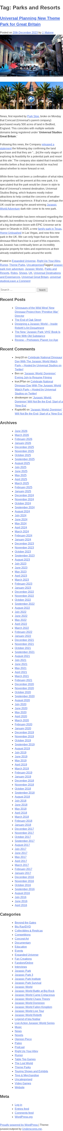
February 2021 (23, 680)
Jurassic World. (34, 269)
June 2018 (21, 804)
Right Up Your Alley (48, 261)
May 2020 (21, 712)
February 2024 (23, 535)
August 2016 (22, 893)
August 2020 (22, 700)
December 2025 (24, 447)
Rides (14, 273)
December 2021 (24, 640)
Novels (19, 1035)
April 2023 (21, 575)
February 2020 (23, 724)
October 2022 (23, 599)
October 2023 (23, 551)
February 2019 (23, 772)
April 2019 (21, 764)
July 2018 (20, 800)
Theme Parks (17, 265)
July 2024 (20, 515)
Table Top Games (25, 1059)
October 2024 (23, 503)
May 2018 (21, 808)
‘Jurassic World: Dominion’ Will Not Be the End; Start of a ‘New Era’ (39, 401)
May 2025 (21, 475)
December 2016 (24, 877)
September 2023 (25, 555)
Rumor (4, 265)
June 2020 (21, 708)
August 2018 (22, 796)
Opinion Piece (23, 1039)
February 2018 (23, 820)
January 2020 (23, 728)
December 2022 (24, 591)
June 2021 (21, 664)
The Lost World (24, 1063)
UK (30, 273)
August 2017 (22, 845)
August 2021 (22, 656)
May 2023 (21, 571)
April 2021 (21, 672)
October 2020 (23, 692)
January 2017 (23, 873)
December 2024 (24, 495)
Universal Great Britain (35, 277)
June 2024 (21, 519)
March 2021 (22, 676)
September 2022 (25, 603)
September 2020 (25, 696)
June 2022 (21, 615)
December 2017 (24, 828)
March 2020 (22, 720)
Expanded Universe (24, 261)
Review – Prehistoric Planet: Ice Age (36, 340)
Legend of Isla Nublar (27, 1019)
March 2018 (22, 816)
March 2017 (22, 865)
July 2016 (20, 897)
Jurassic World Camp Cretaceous (35, 995)
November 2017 (24, 832)
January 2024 (23, 539)
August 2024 (22, 511)
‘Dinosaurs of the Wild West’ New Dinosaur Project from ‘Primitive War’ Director (37, 311)
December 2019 (24, 732)
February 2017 (23, 869)
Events (19, 950)
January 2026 (23, 443)
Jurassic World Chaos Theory (32, 999)
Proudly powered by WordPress (19, 1124)
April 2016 (21, 905)
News (18, 1031)
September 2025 (25, 459)
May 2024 (21, 523)
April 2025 (21, 479)
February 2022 (23, 632)
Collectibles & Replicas (29, 930)
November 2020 (24, 688)
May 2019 (21, 760)
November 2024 (24, 499)
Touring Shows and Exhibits (31, 1071)
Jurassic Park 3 (24, 974)
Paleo (18, 1043)
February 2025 (23, 487)
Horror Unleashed (10, 232)
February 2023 (23, 583)
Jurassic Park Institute (28, 978)
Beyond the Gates (25, 922)
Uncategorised (35, 265)
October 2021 (23, 648)
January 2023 (23, 587)
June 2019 (21, 756)
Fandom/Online (24, 962)
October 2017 (23, 836)
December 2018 (24, 780)
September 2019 (25, 744)
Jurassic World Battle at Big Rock (34, 991)
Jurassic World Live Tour (29, 1011)
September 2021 (25, 652)
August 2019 (22, 748)
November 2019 (24, 736)
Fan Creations (23, 958)
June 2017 (21, 853)
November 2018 (24, 784)
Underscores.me (32, 1128)
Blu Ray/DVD (23, 926)
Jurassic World (23, 987)
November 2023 (24, 547)
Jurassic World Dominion (30, 1003)
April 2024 (21, 527)
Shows (23, 273)
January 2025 (23, 491)
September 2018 (25, 792)
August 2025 (22, 463)
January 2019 (23, 776)
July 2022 (20, 611)
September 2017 (25, 841)
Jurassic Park (23, 970)
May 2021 (21, 668)
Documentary (23, 942)
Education (21, 946)
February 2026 (23, 439)
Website (20, 1087)
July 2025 (20, 467)
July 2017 (20, 849)
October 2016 (23, 885)
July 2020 (20, 704)
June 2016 (21, 901)
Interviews (21, 966)
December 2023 (24, 543)
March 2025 (22, 483)
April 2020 (21, 716)
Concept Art (22, 938)
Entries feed (22, 1108)
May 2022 (21, 619)
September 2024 (25, 507)
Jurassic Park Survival (28, 982)
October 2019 (23, 740)
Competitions (23, 934)
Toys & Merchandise (27, 1075)
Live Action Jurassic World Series (35, 1023)
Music (18, 1027)
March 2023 (22, 579)
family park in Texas (49, 228)
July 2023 (20, 563)
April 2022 (21, 624)
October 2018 (23, 788)
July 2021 (20, 660)
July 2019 (20, 752)
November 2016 (24, 881)
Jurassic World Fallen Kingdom (33, 1007)
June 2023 (21, 567)
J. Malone (48, 32)
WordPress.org (24, 1116)
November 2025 (24, 451)
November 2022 (24, 595)
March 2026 (22, 435)
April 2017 (21, 861)
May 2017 (21, 857)
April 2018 (21, 812)
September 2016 (25, 889)
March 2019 (22, 768)
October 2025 (23, 455)
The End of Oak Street (28, 319)
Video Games (23, 1083)
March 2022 (22, 628)
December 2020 (24, 684)
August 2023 (22, 559)
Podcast (20, 1047)
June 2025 (21, 471)
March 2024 (22, 531)
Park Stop (33, 116)
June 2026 (21, 431)
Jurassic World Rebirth (28, 1015)
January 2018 (23, 824)
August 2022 (22, 607)
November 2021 (24, 644)
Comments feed (24, 1112)
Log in (18, 1104)
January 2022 (23, 636)
